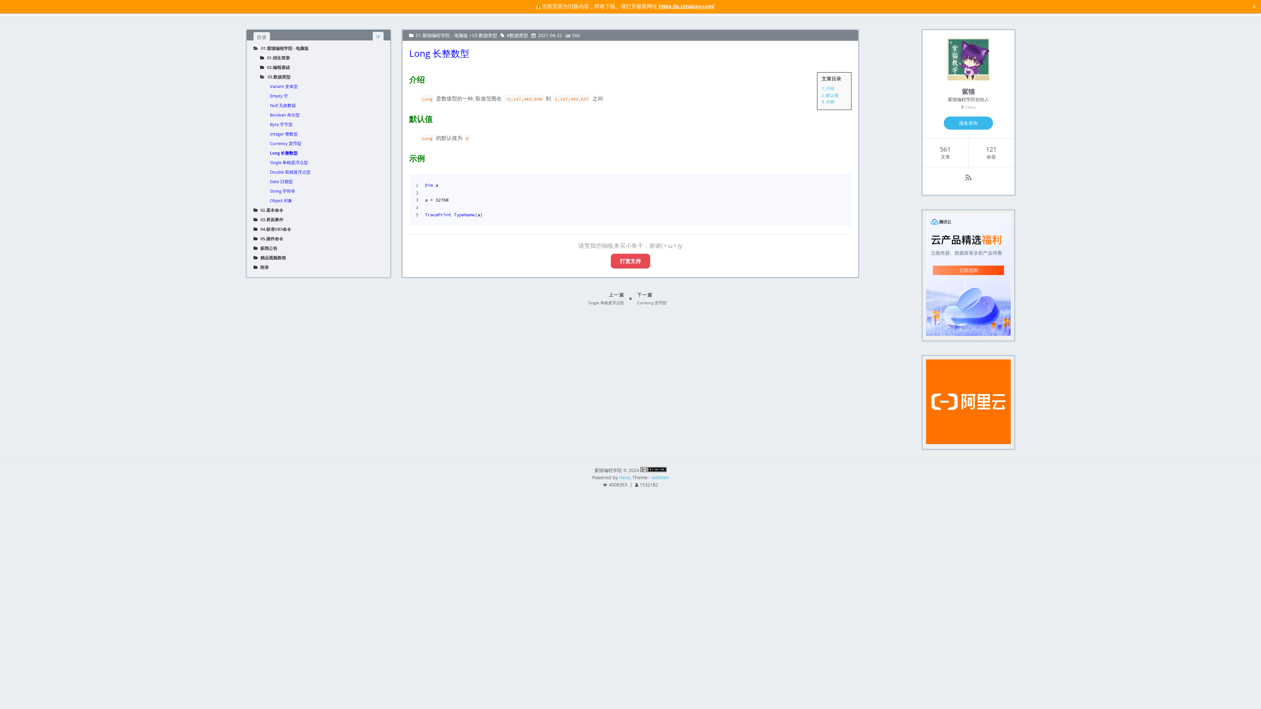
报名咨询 (968, 123)
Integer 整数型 (284, 134)
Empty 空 (279, 96)
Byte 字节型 (281, 124)
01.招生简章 (277, 58)
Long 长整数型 (284, 153)
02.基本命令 (270, 210)
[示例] (405, 157)
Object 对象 (281, 201)
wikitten (660, 477)
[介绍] (405, 78)
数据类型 (519, 35)
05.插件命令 (270, 239)
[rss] (968, 177)
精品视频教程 (271, 258)
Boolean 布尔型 (285, 115)
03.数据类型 (278, 77)
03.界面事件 (270, 220)
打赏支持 (630, 261)
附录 (263, 267)
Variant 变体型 (284, 86)
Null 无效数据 (283, 105)
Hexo (624, 477)
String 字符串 (282, 191)
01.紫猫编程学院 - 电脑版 (283, 48)
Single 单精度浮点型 (289, 162)
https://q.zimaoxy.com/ (686, 6)
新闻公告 (267, 248)
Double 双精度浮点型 (290, 172)
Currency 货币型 (285, 143)
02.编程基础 (277, 67)
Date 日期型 (281, 181)
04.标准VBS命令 (274, 229)
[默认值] (405, 117)
